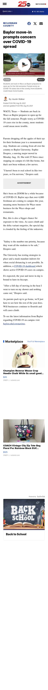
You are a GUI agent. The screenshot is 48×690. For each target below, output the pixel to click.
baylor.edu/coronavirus (14, 323)
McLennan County (10, 24)
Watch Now (40, 4)
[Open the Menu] (4, 4)
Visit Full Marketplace (36, 341)
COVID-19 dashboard (25, 266)
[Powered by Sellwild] (41, 496)
